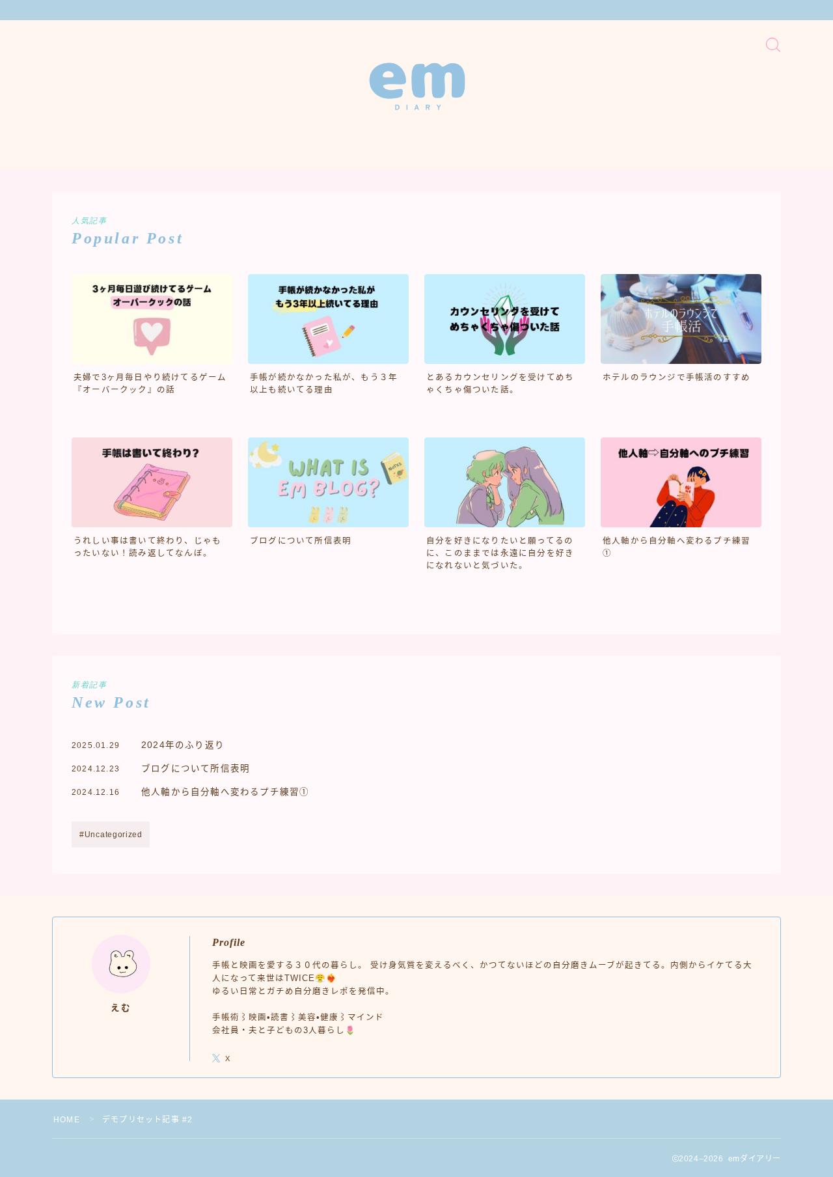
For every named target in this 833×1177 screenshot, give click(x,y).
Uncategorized (114, 834)
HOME (66, 1119)
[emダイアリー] (417, 86)
